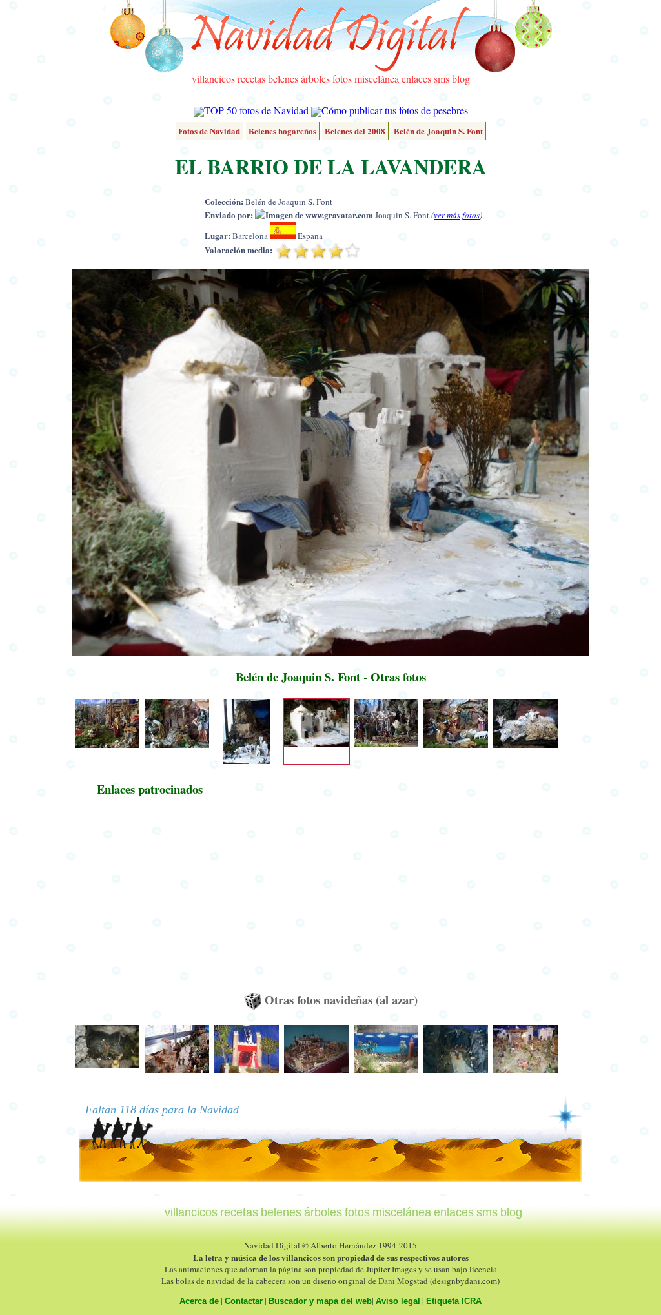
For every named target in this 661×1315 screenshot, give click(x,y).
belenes (283, 78)
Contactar (244, 1301)
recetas (251, 78)
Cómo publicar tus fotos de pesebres (394, 110)
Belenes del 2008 (355, 131)
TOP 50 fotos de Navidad (256, 110)
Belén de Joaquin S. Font (438, 131)
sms (441, 78)
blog (461, 78)
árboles (315, 78)
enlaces (416, 78)
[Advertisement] (149, 900)
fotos (342, 78)
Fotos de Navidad (209, 131)
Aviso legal (398, 1301)
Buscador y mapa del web (320, 1301)
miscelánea (376, 78)
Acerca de (199, 1301)
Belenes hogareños (282, 131)
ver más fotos (457, 215)
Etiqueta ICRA (454, 1301)
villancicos (213, 78)
